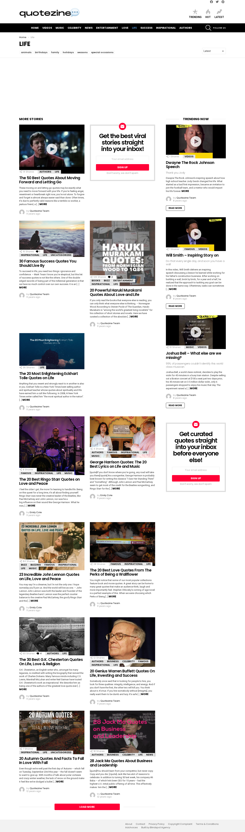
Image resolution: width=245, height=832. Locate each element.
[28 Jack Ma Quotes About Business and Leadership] (122, 734)
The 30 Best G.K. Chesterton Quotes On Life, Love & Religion (51, 661)
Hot (208, 17)
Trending (195, 17)
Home (35, 28)
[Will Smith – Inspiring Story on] (196, 234)
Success (146, 28)
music (60, 28)
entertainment (107, 28)
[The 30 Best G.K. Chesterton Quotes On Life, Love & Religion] (51, 636)
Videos (47, 28)
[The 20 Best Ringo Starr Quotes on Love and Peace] (51, 445)
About (128, 824)
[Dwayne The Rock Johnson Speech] (196, 141)
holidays (68, 52)
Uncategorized (61, 255)
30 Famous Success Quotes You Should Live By (47, 263)
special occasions (102, 52)
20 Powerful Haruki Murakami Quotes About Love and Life (116, 292)
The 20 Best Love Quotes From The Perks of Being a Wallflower (120, 572)
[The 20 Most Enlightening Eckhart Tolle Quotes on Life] (51, 351)
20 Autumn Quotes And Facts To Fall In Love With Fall (51, 760)
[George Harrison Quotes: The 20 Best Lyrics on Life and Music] (122, 437)
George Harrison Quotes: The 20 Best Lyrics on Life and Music (118, 464)
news (89, 28)
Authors (185, 28)
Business (113, 661)
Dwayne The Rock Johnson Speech (190, 164)
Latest (219, 17)
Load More (87, 807)
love (125, 28)
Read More (175, 208)
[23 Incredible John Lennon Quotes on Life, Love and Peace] (51, 546)
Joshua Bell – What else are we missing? (193, 355)
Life (134, 28)
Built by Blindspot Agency (155, 827)
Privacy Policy (156, 824)
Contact (140, 824)
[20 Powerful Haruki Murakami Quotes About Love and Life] (122, 253)
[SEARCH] (208, 27)
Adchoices (131, 827)
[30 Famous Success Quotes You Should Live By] (51, 239)
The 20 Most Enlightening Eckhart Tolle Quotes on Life (48, 375)
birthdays (41, 52)
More (43, 204)
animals (26, 52)
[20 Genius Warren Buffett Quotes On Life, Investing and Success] (122, 642)
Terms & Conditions (207, 824)
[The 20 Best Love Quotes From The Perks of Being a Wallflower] (122, 544)
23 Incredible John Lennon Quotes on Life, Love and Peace (49, 576)
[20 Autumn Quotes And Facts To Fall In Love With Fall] (51, 732)
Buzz (107, 280)
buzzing (35, 564)
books (96, 280)
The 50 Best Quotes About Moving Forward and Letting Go (49, 180)
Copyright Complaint (180, 824)
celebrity (74, 28)
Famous (26, 473)
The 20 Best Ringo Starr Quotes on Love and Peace (49, 481)
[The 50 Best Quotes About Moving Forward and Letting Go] (51, 149)
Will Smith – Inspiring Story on (192, 255)
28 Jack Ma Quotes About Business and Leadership (121, 763)
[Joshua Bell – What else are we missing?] (196, 332)
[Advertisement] (122, 85)
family (55, 52)
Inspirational (166, 28)
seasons (82, 52)
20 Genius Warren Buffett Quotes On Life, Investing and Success (122, 673)
